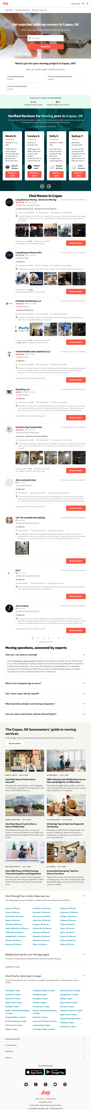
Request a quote (12, 174)
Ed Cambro (51, 867)
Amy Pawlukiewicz (12, 867)
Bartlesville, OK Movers (14, 916)
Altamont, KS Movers (41, 932)
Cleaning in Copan (12, 967)
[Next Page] (63, 638)
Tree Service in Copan (13, 1025)
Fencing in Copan (39, 1002)
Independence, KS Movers (15, 936)
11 (58, 638)
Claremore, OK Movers (69, 912)
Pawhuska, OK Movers (42, 908)
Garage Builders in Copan (15, 1017)
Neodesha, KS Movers (41, 936)
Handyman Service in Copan (71, 1010)
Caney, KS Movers (12, 912)
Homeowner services (12, 1039)
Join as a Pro (75, 4)
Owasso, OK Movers (68, 936)
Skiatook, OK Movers (41, 940)
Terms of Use (39, 1099)
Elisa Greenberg (53, 820)
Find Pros (45, 46)
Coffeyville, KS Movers (14, 932)
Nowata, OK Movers (13, 940)
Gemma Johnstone (12, 820)
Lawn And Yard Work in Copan (45, 1021)
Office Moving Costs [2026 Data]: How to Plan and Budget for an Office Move (66, 780)
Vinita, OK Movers (67, 944)
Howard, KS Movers (68, 940)
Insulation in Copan (13, 994)
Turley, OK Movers (67, 928)
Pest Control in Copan (68, 1002)
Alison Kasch (52, 775)
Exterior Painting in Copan (70, 1018)
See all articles (15, 743)
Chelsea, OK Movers (68, 908)
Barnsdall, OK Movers (41, 912)
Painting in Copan (67, 1022)
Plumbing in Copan (12, 990)
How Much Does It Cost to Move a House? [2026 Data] (21, 825)
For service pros (11, 1045)
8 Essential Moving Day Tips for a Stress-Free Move (63, 872)
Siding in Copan (11, 1029)
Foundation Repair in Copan (44, 990)
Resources (9, 1051)
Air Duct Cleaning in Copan (16, 1021)
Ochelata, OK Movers (13, 924)
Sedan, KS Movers (12, 920)
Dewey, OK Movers (12, 908)
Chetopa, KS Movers (68, 920)
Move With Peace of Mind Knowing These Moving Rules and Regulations (23, 872)
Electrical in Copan (12, 998)
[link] (7, 167)
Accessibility (45, 1102)
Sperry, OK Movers (67, 932)
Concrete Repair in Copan (70, 990)
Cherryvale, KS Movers (42, 916)
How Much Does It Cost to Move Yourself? (20, 780)
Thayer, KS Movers (67, 924)
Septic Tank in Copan (13, 1002)
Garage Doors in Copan (69, 994)
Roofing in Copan (12, 1006)
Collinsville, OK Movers (42, 928)
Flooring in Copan (67, 1006)
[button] (22, 230)
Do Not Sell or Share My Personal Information (45, 1105)
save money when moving (24, 661)
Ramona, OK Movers (13, 944)
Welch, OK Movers (40, 944)
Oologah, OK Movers (41, 924)
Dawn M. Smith (11, 775)
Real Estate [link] (9, 10)
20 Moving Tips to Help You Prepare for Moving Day (65, 825)
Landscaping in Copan (41, 1025)
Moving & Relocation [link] (22, 10)
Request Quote (76, 243)
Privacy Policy (51, 1099)
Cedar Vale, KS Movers (42, 920)
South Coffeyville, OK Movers (17, 928)
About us (8, 1058)
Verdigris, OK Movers (68, 916)
